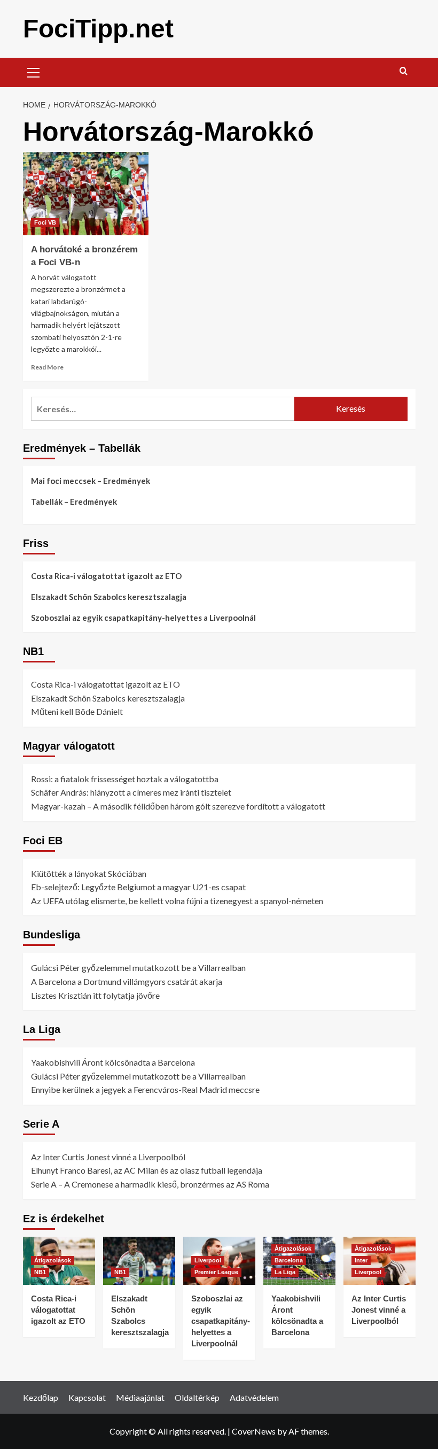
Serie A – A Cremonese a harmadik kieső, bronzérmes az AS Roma (150, 1184)
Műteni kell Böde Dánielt (77, 711)
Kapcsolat (87, 1397)
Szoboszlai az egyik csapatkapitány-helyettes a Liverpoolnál (143, 617)
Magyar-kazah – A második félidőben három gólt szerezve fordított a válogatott (178, 806)
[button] (33, 71)
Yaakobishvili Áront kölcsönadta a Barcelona (113, 1062)
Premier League (216, 1272)
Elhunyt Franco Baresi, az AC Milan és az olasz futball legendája (146, 1170)
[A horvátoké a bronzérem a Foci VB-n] (85, 194)
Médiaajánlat (140, 1397)
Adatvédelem (254, 1397)
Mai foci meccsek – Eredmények (90, 480)
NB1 (40, 1272)
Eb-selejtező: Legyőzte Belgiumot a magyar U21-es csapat (138, 887)
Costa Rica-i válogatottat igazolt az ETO (106, 576)
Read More (47, 367)
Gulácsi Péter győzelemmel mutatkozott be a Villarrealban (138, 967)
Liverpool (207, 1260)
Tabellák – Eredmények (74, 501)
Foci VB (45, 222)
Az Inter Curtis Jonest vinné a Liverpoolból (108, 1157)
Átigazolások (52, 1260)
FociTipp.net (98, 28)
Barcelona (289, 1260)
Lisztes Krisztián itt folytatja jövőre (95, 995)
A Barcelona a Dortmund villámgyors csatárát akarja (126, 981)
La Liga (285, 1272)
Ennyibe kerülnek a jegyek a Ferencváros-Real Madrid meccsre (145, 1089)
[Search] (403, 71)
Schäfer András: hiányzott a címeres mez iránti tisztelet (131, 792)
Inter (361, 1260)
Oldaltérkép (197, 1397)
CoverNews (254, 1431)
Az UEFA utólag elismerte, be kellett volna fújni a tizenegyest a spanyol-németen (177, 901)
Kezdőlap (40, 1397)
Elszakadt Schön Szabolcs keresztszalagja (108, 597)
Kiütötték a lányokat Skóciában (88, 873)
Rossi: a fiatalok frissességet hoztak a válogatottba (124, 779)
